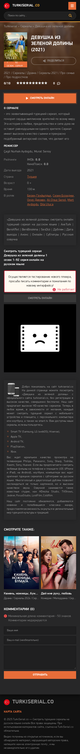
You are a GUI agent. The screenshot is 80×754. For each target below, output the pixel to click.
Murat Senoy (42, 151)
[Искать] (70, 15)
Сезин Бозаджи (63, 195)
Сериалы (26, 26)
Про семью (67, 73)
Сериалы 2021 (48, 73)
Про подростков (17, 77)
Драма (31, 73)
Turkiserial (10, 26)
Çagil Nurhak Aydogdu (18, 151)
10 (45, 82)
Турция (32, 176)
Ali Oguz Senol (56, 200)
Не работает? (67, 289)
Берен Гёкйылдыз (39, 195)
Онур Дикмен (36, 200)
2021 (38, 50)
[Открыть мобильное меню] (72, 6)
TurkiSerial (26, 5)
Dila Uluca (46, 204)
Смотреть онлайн (42, 98)
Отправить (40, 674)
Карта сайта (13, 711)
